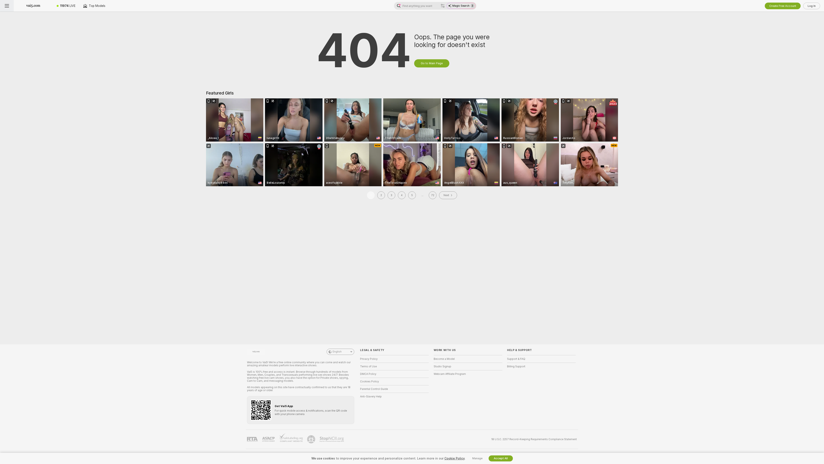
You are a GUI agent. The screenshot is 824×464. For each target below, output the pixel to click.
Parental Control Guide (374, 389)
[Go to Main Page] (33, 6)
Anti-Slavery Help (371, 396)
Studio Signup (442, 366)
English (337, 351)
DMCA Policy (368, 373)
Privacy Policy (369, 358)
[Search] (443, 6)
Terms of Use (368, 366)
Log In (812, 6)
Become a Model (444, 358)
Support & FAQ (516, 358)
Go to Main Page (432, 63)
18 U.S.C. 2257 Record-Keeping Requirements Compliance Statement (534, 439)
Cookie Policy (454, 458)
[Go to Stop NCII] (332, 439)
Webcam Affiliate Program (450, 373)
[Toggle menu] (7, 6)
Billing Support (516, 366)
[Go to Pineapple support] (311, 439)
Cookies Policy (369, 381)
